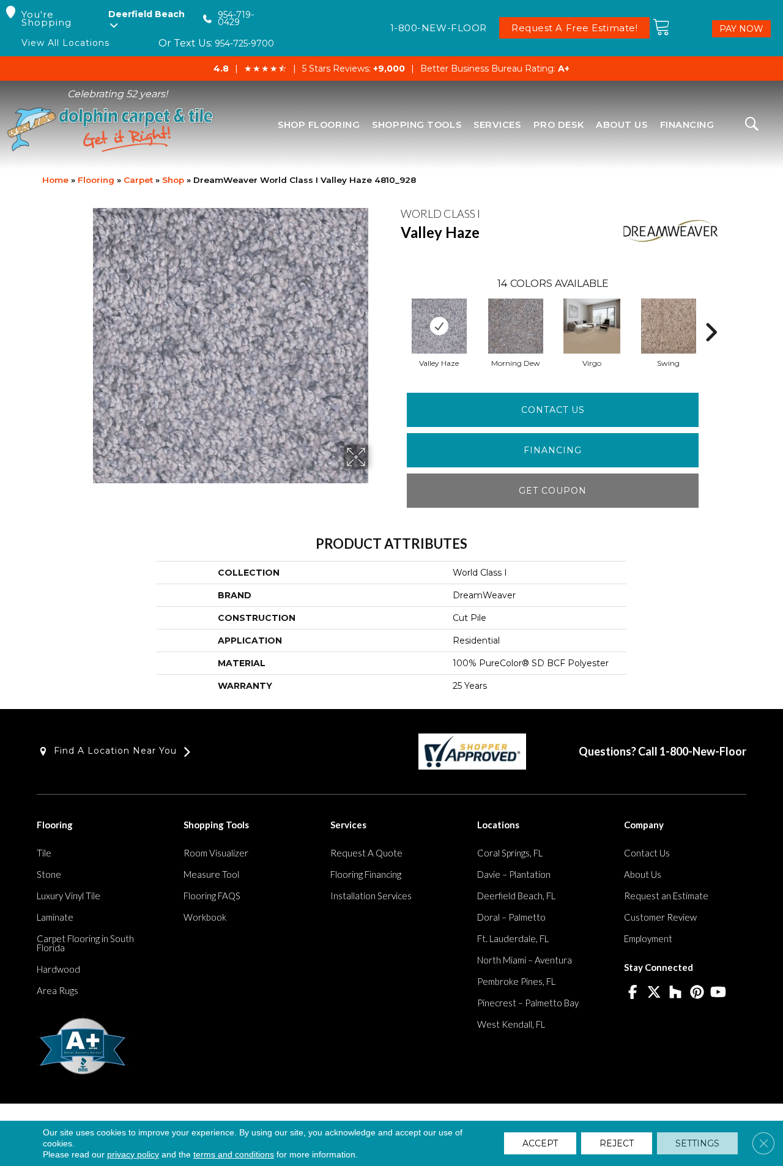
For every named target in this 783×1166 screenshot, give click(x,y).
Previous (394, 314)
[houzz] (676, 993)
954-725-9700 (244, 43)
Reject (616, 1143)
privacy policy (133, 1154)
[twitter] (654, 993)
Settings (697, 1143)
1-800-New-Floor (702, 751)
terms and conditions (233, 1154)
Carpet (138, 180)
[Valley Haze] (439, 326)
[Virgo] (592, 326)
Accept (540, 1143)
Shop (173, 180)
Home (55, 180)
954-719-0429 (236, 18)
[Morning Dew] (515, 326)
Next (711, 314)
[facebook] (633, 993)
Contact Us (553, 409)
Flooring (96, 180)
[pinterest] (697, 993)
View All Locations (65, 43)
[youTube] (718, 993)
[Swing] (668, 326)
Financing (553, 450)
